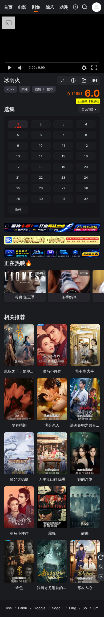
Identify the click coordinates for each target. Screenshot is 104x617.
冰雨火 (12, 80)
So (85, 608)
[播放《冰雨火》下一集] (94, 80)
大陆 (24, 89)
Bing (72, 608)
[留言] (100, 576)
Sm (95, 608)
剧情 (38, 89)
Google (40, 608)
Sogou (57, 608)
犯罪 (50, 89)
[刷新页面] (100, 557)
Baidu (22, 608)
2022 (10, 89)
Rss (9, 608)
